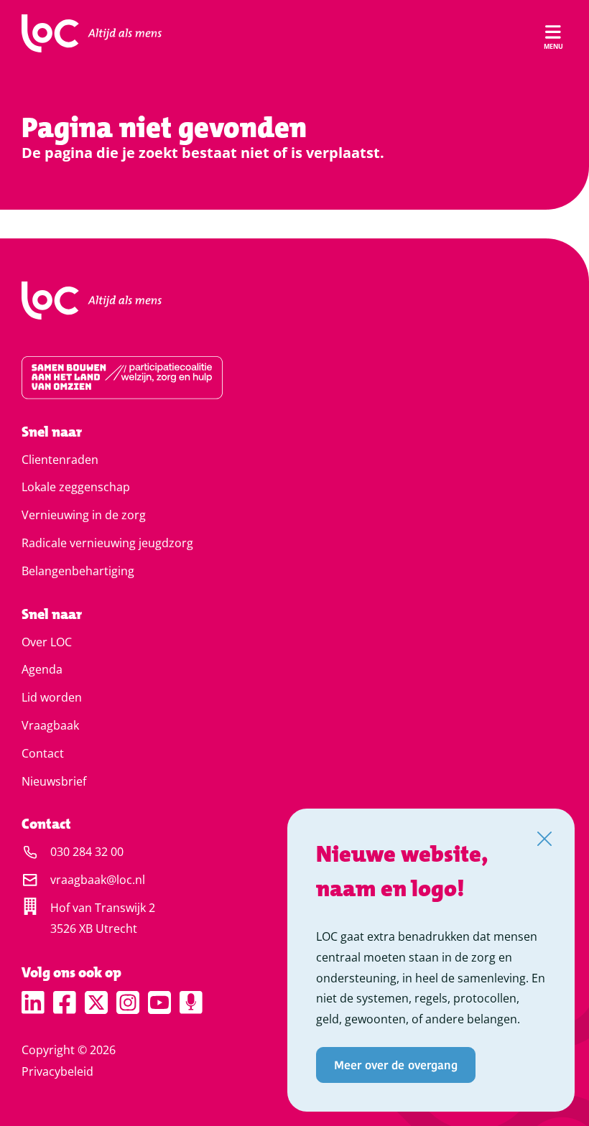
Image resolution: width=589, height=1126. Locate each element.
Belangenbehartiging (78, 571)
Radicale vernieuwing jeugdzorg (107, 543)
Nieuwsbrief (54, 781)
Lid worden (52, 697)
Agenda (42, 669)
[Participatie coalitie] (294, 377)
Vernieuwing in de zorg (84, 515)
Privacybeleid (57, 1071)
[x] (96, 1002)
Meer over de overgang (396, 1064)
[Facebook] (64, 1002)
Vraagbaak (50, 725)
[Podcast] (191, 1002)
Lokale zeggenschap (76, 487)
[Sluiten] (544, 839)
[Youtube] (159, 1002)
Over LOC (47, 642)
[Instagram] (127, 1002)
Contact (43, 753)
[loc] (92, 33)
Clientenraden (60, 459)
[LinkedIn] (33, 1002)
